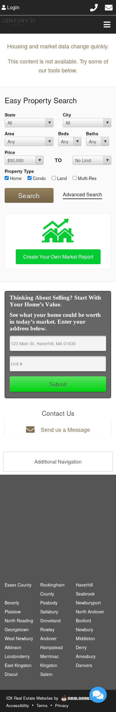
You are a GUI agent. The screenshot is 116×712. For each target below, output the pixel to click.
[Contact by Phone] (94, 6)
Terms (42, 705)
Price (10, 152)
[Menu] (107, 24)
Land (61, 178)
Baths (92, 133)
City (67, 115)
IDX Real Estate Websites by (33, 698)
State (10, 115)
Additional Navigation (58, 461)
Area (9, 133)
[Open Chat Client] (98, 695)
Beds (63, 133)
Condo (39, 178)
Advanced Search (82, 194)
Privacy (62, 705)
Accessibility (17, 705)
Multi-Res (87, 178)
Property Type (19, 171)
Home (15, 178)
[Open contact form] (109, 6)
